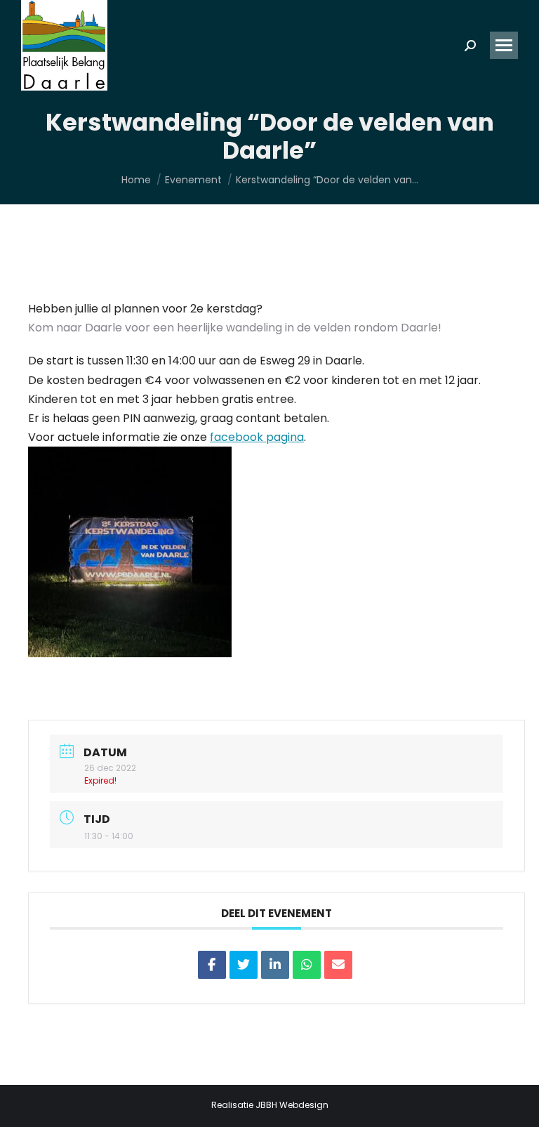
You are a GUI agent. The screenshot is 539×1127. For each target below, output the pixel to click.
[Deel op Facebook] (212, 965)
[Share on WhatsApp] (307, 965)
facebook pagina (257, 437)
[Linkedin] (275, 965)
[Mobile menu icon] (504, 45)
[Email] (338, 965)
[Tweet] (243, 965)
